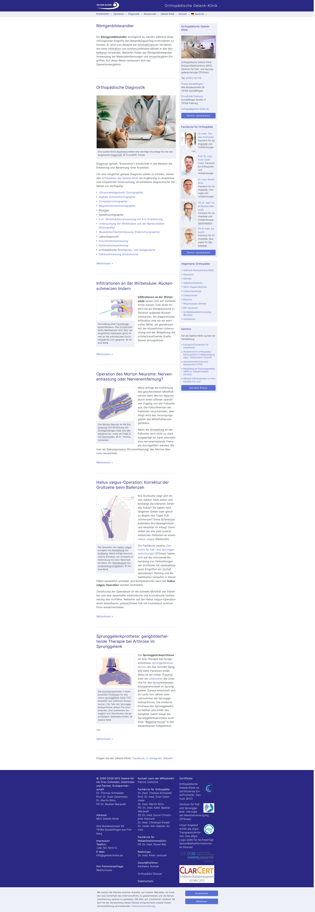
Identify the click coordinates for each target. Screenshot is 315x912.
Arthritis (187, 278)
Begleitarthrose (155, 721)
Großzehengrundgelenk (110, 566)
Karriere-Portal (198, 387)
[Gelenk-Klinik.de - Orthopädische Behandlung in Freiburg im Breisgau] (107, 5)
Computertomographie (113, 201)
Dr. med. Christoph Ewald (153, 822)
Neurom (169, 395)
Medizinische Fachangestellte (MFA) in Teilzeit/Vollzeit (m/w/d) (199, 371)
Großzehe (103, 553)
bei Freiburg (114, 829)
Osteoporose (190, 295)
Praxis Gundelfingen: (192, 83)
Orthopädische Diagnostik (120, 87)
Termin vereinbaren (198, 115)
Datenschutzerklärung (143, 906)
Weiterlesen (122, 263)
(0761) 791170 (193, 78)
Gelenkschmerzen (192, 282)
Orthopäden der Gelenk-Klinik (120, 178)
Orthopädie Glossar (150, 873)
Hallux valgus (124, 547)
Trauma (167, 674)
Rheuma (187, 299)
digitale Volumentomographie (117, 197)
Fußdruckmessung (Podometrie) (118, 254)
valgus (100, 585)
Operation (118, 13)
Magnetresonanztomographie (117, 205)
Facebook (138, 758)
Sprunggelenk (112, 697)
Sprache (199, 13)
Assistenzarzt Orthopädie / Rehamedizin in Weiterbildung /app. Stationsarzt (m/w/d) (199, 354)
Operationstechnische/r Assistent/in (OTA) (195, 363)
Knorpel (142, 686)
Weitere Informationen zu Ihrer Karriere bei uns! (199, 380)
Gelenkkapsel (119, 563)
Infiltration (114, 48)
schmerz (132, 48)
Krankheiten (102, 13)
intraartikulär (157, 56)
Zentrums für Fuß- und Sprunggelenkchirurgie (156, 549)
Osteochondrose (192, 291)
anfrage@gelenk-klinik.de (195, 108)
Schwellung (157, 429)
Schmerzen (168, 519)
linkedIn (168, 758)
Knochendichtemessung (113, 241)
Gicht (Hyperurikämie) (195, 286)
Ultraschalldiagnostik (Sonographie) (121, 192)
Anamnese (122, 151)
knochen (106, 691)
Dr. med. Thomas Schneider (155, 793)
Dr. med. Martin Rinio (151, 804)
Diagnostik (134, 13)
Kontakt (183, 13)
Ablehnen (201, 901)
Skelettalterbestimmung (113, 245)
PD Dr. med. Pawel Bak (152, 844)
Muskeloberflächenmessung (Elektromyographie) (129, 232)
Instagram (155, 758)
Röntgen (106, 36)
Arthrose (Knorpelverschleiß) (198, 270)
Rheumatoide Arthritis (194, 303)
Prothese (113, 694)
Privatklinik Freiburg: (192, 96)
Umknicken (156, 678)
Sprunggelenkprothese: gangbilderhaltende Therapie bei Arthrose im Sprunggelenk (132, 641)
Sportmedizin (205, 223)
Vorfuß (166, 569)
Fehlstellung (118, 550)
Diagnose (102, 163)
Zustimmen (201, 893)
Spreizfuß (107, 437)
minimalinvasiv (146, 44)
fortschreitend (161, 682)
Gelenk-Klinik (167, 13)
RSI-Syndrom (190, 307)
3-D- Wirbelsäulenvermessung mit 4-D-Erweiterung (131, 219)
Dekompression (116, 449)
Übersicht (188, 274)
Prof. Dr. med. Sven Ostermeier (205, 159)
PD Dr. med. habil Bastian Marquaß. (206, 206)
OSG (123, 697)
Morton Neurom (111, 424)
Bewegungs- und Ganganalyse (136, 249)
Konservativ (150, 13)
